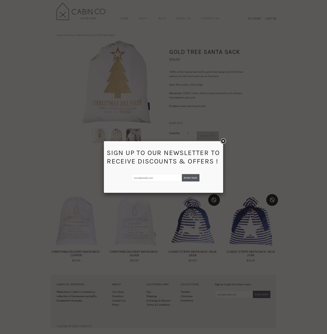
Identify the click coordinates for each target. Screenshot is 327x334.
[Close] (223, 141)
